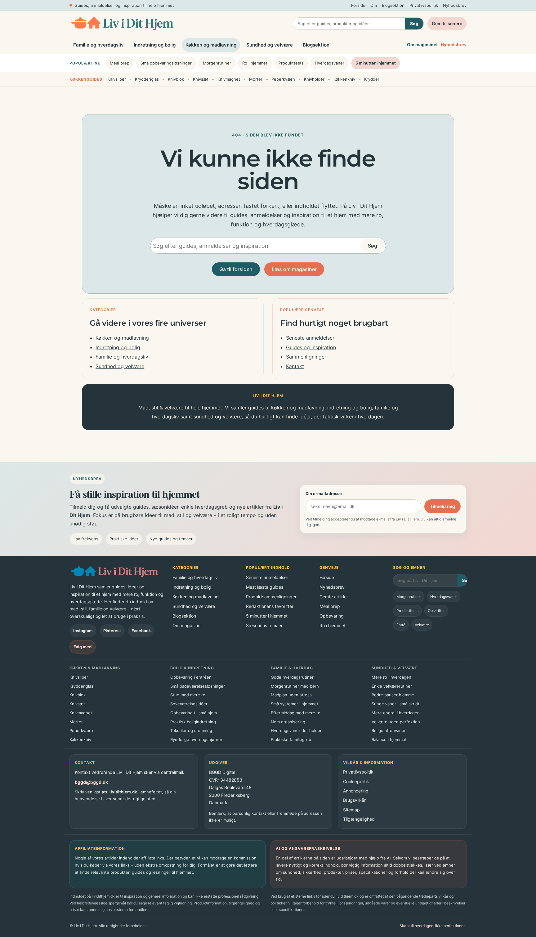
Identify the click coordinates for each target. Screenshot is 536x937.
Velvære (422, 624)
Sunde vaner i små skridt (395, 703)
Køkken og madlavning (210, 45)
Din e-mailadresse (324, 493)
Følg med (83, 646)
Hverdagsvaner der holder (296, 730)
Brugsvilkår (354, 800)
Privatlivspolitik (423, 5)
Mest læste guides (264, 587)
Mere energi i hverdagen (396, 712)
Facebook (141, 630)
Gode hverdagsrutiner (292, 677)
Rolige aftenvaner (389, 730)
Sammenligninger (306, 357)
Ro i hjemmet (254, 62)
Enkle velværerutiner (392, 686)
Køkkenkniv (344, 79)
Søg (414, 23)
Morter (255, 79)
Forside (358, 5)
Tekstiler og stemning (191, 730)
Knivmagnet (228, 79)
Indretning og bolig (155, 45)
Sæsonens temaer (264, 625)
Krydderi (372, 79)
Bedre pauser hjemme (393, 694)
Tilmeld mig (442, 506)
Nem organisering (288, 721)
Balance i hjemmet (389, 739)
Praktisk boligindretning (193, 721)
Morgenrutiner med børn (295, 686)
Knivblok (176, 79)
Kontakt (295, 366)
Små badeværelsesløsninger (197, 686)
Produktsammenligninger (271, 596)
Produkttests (291, 62)
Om (373, 5)
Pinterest (112, 630)
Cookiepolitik (356, 781)
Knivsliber (116, 79)
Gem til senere (447, 23)
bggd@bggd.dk (91, 782)
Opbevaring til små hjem (193, 712)
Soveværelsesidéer (189, 703)
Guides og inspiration (311, 347)
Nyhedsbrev (455, 5)
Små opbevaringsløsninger (166, 62)
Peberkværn (283, 79)
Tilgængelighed (359, 819)
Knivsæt (200, 79)
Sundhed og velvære (269, 45)
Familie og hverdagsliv (98, 45)
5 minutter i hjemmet (375, 62)
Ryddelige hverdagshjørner (196, 739)
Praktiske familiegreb (291, 739)
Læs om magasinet (294, 269)
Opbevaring (331, 615)
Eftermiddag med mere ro (295, 712)
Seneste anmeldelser (310, 338)
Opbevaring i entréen (191, 677)
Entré (400, 624)
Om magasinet (422, 44)
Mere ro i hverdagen (391, 677)
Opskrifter (436, 610)
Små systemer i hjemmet (294, 703)
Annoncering (355, 790)
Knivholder (314, 79)
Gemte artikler (333, 596)
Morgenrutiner (217, 62)
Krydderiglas (147, 79)
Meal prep (119, 62)
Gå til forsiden (235, 269)
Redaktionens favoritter (269, 606)
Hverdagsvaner (329, 62)
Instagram (83, 630)
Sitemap (351, 809)
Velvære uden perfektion (396, 721)
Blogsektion (393, 5)
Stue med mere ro (187, 694)
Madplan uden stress (291, 694)
